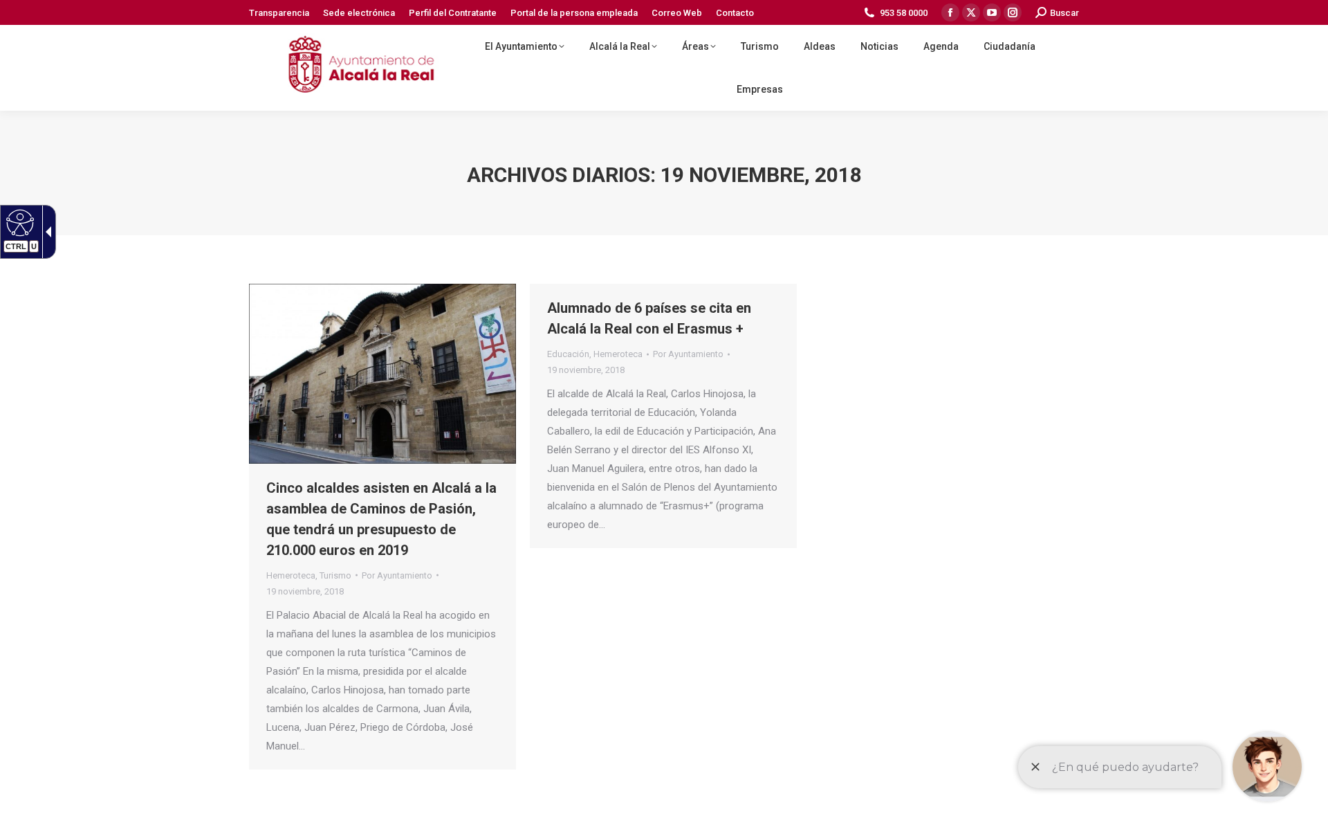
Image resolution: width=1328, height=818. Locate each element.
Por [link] (397, 575)
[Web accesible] (18, 222)
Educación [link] (568, 354)
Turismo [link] (335, 575)
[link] (279, 12)
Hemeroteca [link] (290, 575)
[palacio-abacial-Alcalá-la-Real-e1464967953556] (382, 374)
